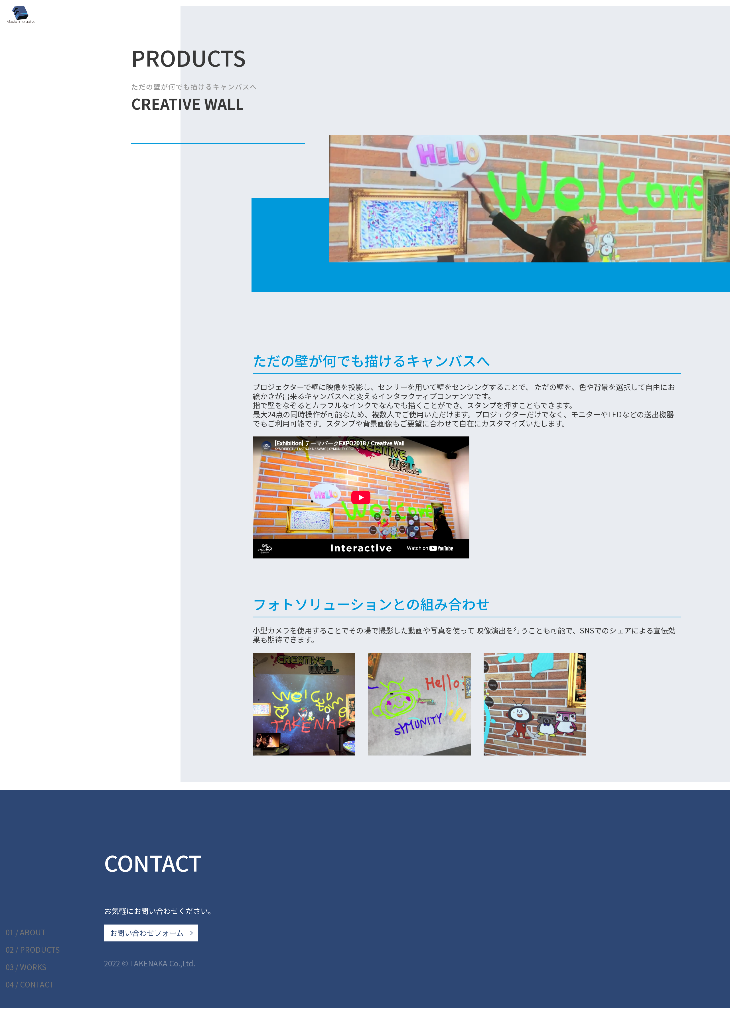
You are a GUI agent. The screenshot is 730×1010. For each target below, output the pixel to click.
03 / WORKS (26, 967)
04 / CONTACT (30, 984)
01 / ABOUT (26, 932)
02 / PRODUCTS (33, 949)
